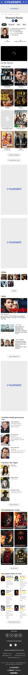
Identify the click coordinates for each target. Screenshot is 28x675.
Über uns (3, 662)
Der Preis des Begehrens (16, 438)
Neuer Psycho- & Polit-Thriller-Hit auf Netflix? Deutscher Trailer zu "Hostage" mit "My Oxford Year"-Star (13, 317)
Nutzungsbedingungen (21, 662)
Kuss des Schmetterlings (16, 425)
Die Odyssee (23, 590)
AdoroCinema (18, 655)
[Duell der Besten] (20, 118)
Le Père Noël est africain (16, 423)
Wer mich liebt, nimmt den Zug (17, 452)
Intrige (21, 149)
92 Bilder (14, 290)
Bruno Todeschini (15, 447)
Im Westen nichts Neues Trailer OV (21, 545)
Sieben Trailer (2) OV (7, 545)
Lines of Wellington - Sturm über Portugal (17, 440)
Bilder (4, 272)
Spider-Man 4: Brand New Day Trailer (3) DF (7, 563)
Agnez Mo (13, 465)
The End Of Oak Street (9, 606)
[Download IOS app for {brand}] (11, 644)
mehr (19, 30)
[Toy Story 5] (16, 578)
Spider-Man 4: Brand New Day (9, 577)
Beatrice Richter (14, 477)
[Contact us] (20, 635)
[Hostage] (20, 77)
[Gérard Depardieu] (5, 427)
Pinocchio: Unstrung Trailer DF (7, 527)
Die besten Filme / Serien (14, 160)
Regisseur (23, 28)
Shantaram (7, 149)
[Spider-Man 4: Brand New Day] (3, 578)
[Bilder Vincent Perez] (4, 277)
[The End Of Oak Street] (3, 608)
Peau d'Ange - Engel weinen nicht (18, 450)
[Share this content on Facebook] (13, 20)
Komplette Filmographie (14, 155)
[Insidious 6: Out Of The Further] (16, 608)
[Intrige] (20, 139)
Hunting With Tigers (7, 128)
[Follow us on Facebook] (8, 635)
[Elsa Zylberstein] (5, 440)
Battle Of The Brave (15, 426)
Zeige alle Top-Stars (14, 504)
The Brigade (7, 86)
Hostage (21, 86)
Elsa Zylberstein (14, 434)
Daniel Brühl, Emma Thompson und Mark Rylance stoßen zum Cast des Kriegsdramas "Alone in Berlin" (20, 345)
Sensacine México (12, 657)
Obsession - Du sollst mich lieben (10, 591)
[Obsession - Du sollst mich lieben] (3, 593)
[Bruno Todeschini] (5, 453)
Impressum (12, 662)
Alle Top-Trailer (14, 568)
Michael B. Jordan (15, 490)
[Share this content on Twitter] (16, 20)
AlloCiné (5, 653)
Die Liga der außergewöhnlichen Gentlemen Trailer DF (21, 563)
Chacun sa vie (14, 436)
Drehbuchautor (13, 30)
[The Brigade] (7, 77)
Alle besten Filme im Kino (14, 622)
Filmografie (6, 67)
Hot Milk (7, 107)
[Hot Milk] (7, 97)
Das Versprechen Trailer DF (21, 527)
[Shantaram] (7, 139)
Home (3, 14)
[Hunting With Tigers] (7, 118)
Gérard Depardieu (15, 421)
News (4, 296)
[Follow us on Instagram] (16, 635)
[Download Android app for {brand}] (16, 644)
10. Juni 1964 (18, 33)
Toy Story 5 (22, 576)
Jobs (8, 662)
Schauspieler (10, 14)
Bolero (21, 107)
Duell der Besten (20, 128)
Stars (6, 14)
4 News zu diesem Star (14, 356)
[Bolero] (20, 97)
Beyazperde (6, 655)
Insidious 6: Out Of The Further (22, 607)
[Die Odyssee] (16, 593)
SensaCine (19, 653)
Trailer (7, 587)
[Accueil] (13, 2)
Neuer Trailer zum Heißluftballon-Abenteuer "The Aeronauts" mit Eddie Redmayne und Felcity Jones (21, 330)
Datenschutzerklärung (10, 664)
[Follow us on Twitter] (12, 635)
